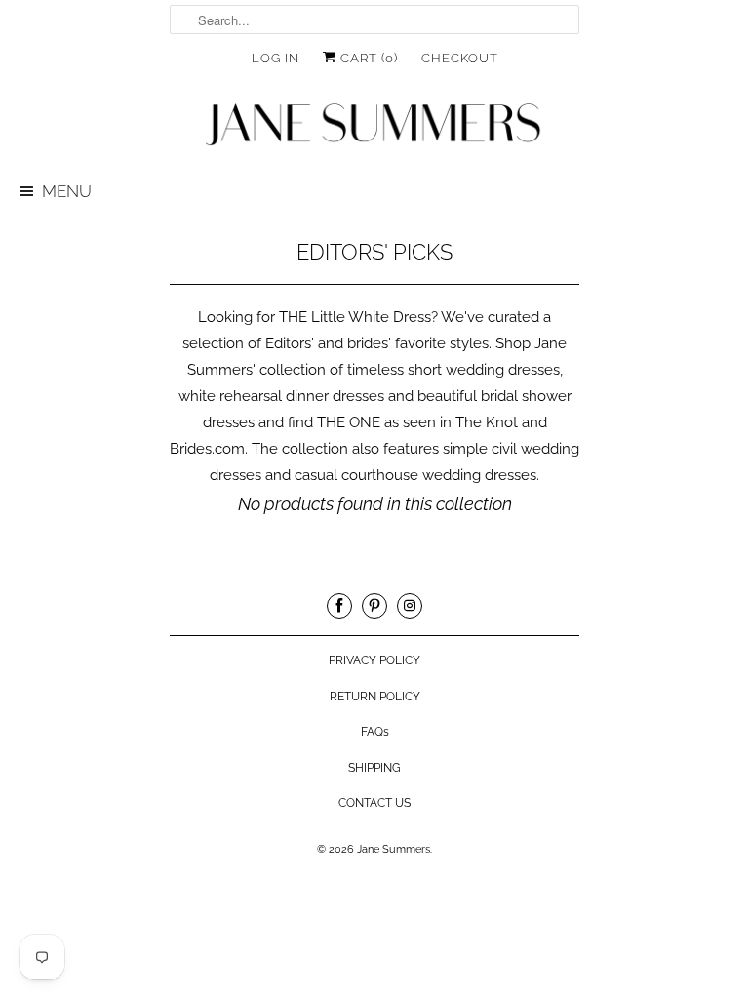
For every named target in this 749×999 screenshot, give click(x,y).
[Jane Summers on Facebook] (339, 606)
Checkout (459, 58)
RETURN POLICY (375, 696)
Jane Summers (393, 849)
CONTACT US (374, 803)
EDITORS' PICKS (374, 251)
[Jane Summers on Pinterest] (374, 606)
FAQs (375, 732)
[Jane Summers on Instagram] (409, 606)
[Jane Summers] (374, 125)
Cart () (367, 58)
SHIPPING (374, 768)
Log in (275, 58)
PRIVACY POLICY (374, 660)
